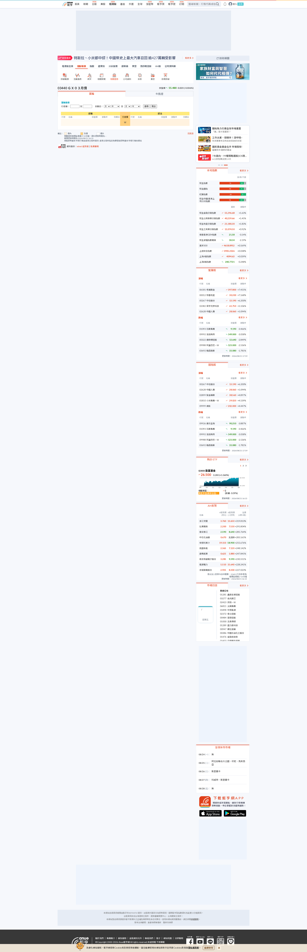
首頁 (77, 4)
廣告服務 (122, 938)
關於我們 (99, 938)
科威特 (215, 779)
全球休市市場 (222, 747)
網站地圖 (167, 938)
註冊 (240, 4)
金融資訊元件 (135, 938)
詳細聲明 (195, 919)
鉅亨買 (160, 4)
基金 (122, 4)
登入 (235, 4)
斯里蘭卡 (216, 771)
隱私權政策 (193, 947)
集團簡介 (111, 938)
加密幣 (149, 4)
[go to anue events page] (225, 4)
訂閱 (181, 4)
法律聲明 (179, 938)
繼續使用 (208, 947)
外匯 (131, 4)
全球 (140, 4)
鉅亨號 (171, 4)
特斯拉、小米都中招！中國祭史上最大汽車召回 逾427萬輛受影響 (125, 58)
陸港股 (112, 4)
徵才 (158, 938)
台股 (94, 4)
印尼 (234, 761)
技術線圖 (224, 58)
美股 (103, 4)
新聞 (85, 4)
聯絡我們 (149, 938)
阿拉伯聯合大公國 (220, 761)
